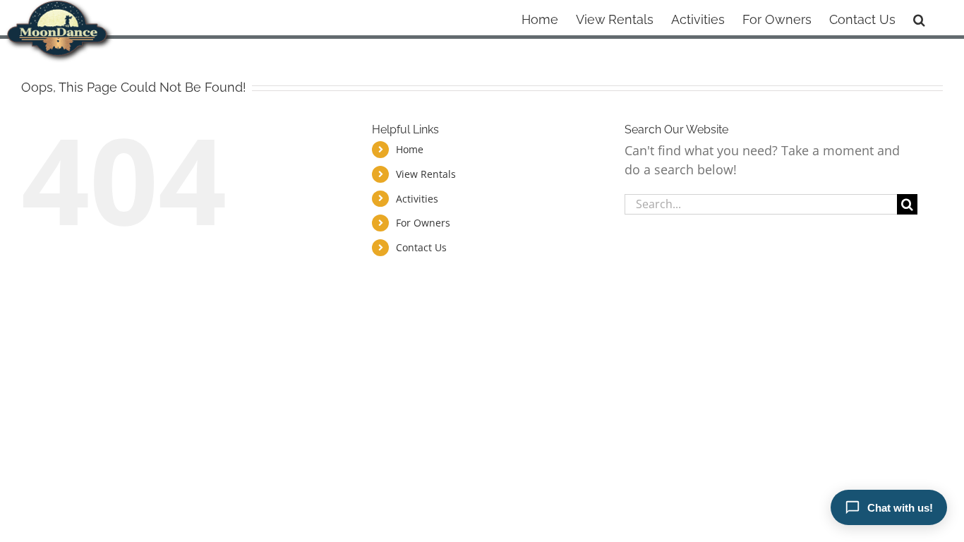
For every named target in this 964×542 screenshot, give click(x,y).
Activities (417, 198)
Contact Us (421, 247)
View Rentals (426, 174)
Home (409, 149)
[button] (919, 17)
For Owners (423, 222)
